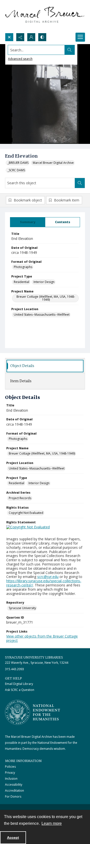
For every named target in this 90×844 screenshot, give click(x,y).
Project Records (20, 498)
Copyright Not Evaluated (26, 513)
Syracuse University (22, 608)
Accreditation (14, 790)
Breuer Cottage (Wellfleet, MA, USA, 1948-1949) (45, 298)
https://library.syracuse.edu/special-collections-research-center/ (43, 582)
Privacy (10, 772)
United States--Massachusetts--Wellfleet (42, 314)
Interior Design (44, 282)
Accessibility (13, 784)
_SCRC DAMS (16, 170)
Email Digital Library (19, 684)
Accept (13, 838)
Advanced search (20, 59)
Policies (10, 766)
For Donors (13, 796)
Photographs (23, 267)
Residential (21, 282)
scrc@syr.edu (47, 576)
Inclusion (11, 778)
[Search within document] (80, 183)
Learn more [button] (52, 823)
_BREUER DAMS (18, 163)
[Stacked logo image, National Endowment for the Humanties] (32, 712)
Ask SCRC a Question (19, 690)
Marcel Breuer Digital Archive (53, 163)
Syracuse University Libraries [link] (34, 657)
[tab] (27, 222)
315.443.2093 (14, 669)
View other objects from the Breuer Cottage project (42, 638)
